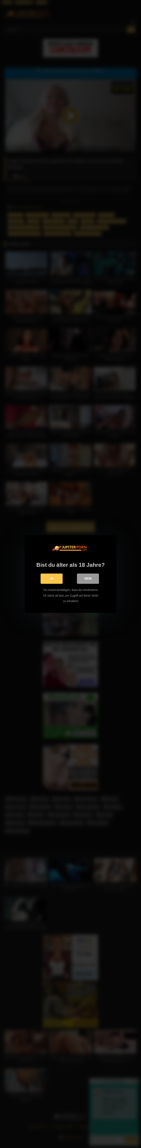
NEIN (88, 578)
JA (52, 578)
